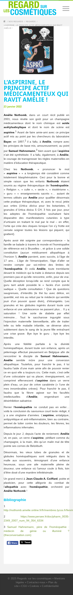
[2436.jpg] (36, 50)
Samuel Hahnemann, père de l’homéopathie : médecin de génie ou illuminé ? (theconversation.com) (36, 531)
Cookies (34, 586)
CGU (24, 586)
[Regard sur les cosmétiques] (4, 22)
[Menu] (64, 8)
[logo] (30, 8)
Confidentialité (50, 586)
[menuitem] (64, 8)
